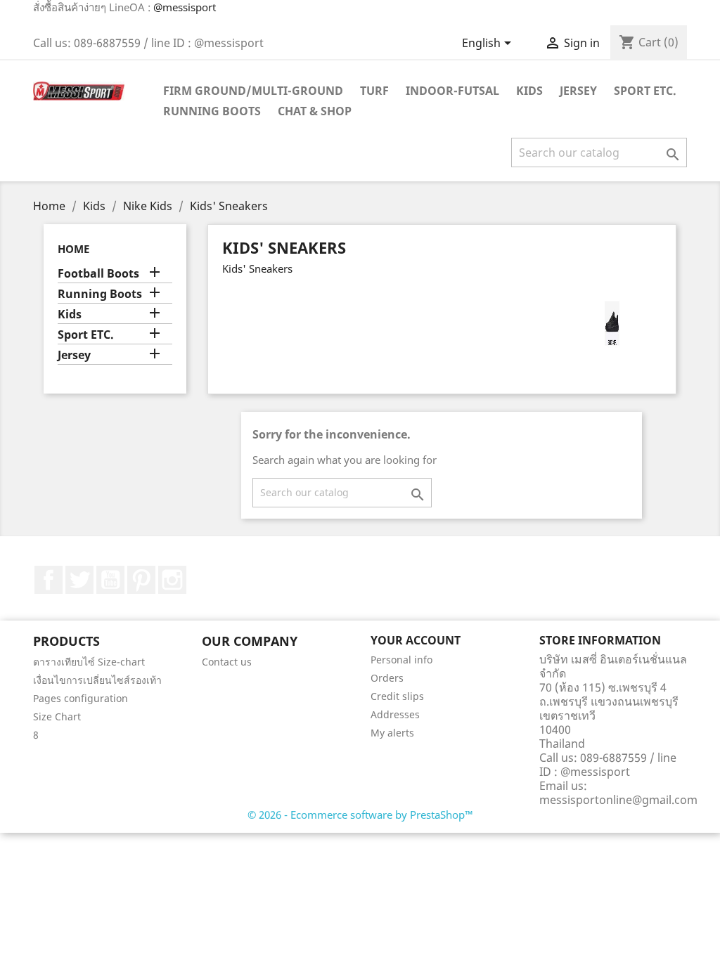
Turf (374, 90)
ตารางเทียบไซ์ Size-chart (89, 661)
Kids (529, 90)
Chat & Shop (315, 111)
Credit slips (397, 696)
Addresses (395, 714)
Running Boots (212, 111)
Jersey (578, 90)
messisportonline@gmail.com (618, 799)
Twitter (79, 580)
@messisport (184, 7)
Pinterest (141, 580)
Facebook (48, 580)
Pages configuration (80, 698)
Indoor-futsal (452, 90)
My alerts (392, 732)
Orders (387, 678)
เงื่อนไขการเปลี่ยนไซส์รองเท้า (97, 680)
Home (73, 249)
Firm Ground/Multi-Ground (253, 90)
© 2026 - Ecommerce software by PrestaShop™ (360, 814)
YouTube (110, 580)
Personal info (401, 659)
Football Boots (98, 273)
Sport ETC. (645, 90)
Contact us (227, 661)
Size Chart (57, 716)
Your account (416, 640)
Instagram (172, 580)
